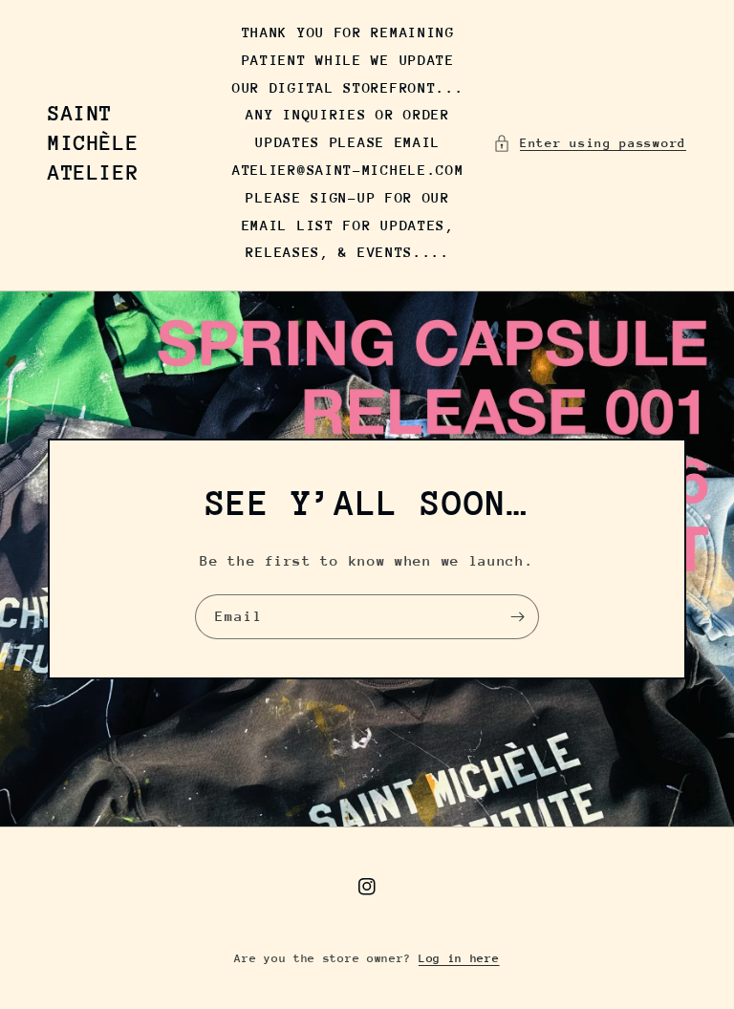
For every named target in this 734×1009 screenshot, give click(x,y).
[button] (589, 143)
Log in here (459, 958)
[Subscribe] (517, 616)
